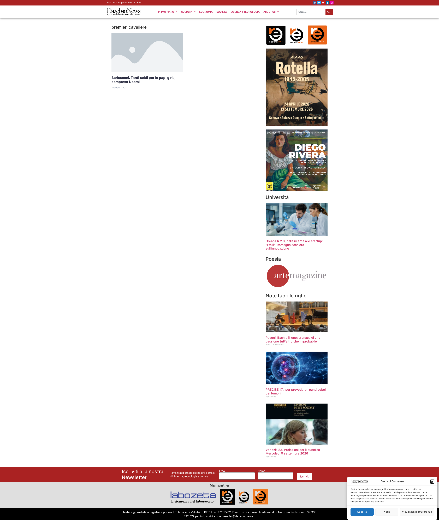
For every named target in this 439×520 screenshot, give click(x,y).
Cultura (186, 11)
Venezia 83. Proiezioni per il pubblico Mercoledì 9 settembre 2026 (293, 451)
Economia (206, 11)
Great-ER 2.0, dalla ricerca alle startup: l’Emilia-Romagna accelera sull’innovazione (294, 244)
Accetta (362, 511)
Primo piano (166, 11)
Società (221, 11)
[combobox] (310, 12)
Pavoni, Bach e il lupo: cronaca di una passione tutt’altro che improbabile (293, 339)
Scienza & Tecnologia (245, 11)
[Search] (329, 12)
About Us (269, 11)
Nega (387, 511)
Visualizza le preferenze (417, 511)
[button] (432, 481)
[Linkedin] (327, 2)
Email (222, 471)
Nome (261, 471)
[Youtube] (323, 2)
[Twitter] (319, 2)
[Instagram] (332, 2)
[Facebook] (314, 2)
